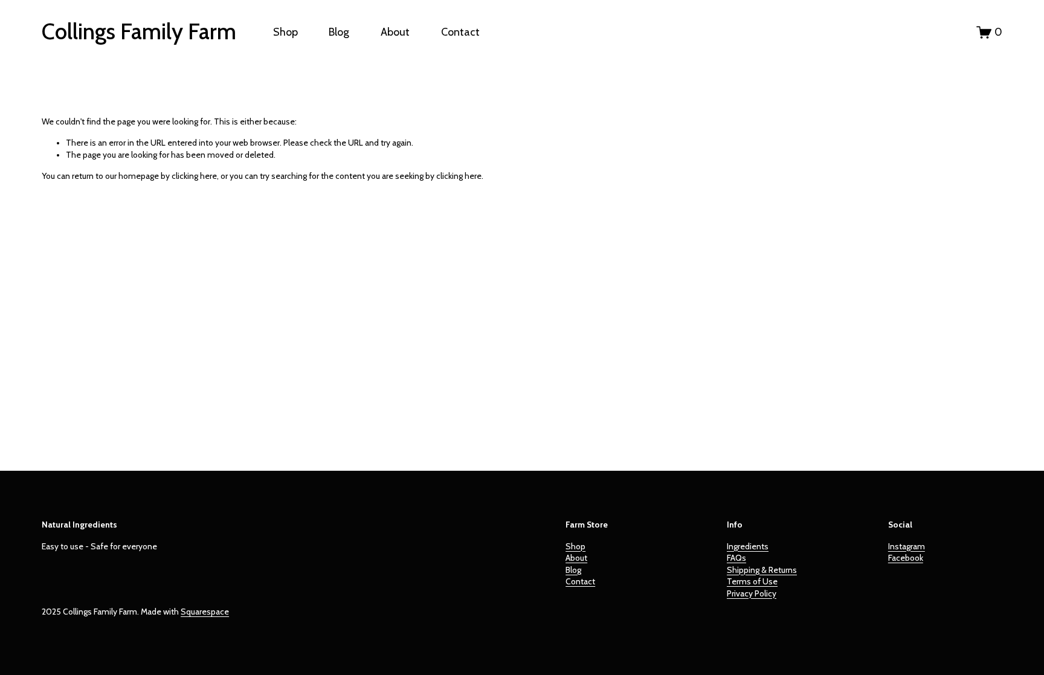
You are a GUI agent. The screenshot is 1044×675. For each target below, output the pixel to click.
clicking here (194, 176)
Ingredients (747, 546)
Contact (460, 32)
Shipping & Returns (762, 570)
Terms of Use (752, 581)
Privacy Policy (751, 593)
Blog (339, 32)
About (395, 32)
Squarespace (205, 611)
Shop (285, 32)
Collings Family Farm (139, 31)
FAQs (736, 558)
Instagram (906, 546)
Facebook (905, 558)
